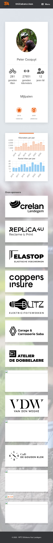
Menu (47, 4)
